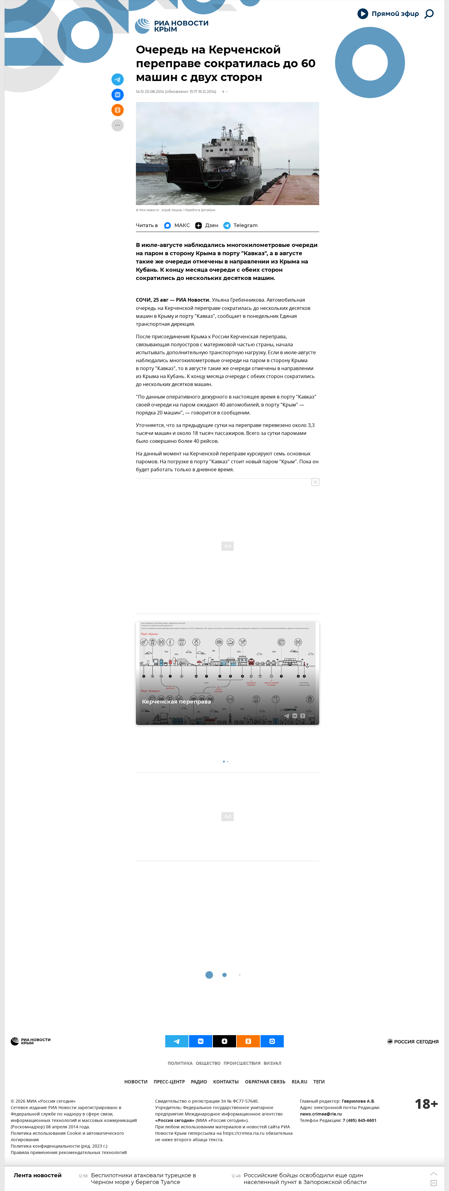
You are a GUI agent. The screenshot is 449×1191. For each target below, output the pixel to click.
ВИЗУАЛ (272, 1063)
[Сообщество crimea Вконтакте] (200, 1041)
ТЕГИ (319, 1082)
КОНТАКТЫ (226, 1082)
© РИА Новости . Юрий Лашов (159, 210)
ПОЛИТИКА (180, 1063)
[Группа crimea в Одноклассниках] (248, 1041)
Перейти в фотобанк (199, 210)
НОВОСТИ (136, 1082)
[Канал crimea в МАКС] (272, 1041)
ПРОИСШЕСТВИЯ (242, 1063)
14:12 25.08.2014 (150, 91)
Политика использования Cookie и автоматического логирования (67, 1137)
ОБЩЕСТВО (208, 1063)
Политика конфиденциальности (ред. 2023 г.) (59, 1146)
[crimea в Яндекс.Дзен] (224, 1041)
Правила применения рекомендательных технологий (69, 1152)
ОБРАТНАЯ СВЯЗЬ (265, 1082)
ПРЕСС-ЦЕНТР (169, 1082)
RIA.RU (299, 1082)
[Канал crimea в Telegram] (176, 1041)
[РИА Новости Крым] (171, 26)
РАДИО (199, 1082)
